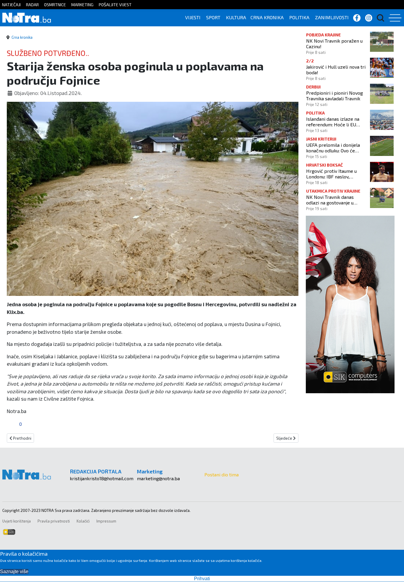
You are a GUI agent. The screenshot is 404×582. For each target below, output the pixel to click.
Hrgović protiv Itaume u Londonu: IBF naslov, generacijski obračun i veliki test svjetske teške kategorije (335, 173)
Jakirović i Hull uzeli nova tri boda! (336, 69)
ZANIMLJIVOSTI (332, 17)
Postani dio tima (221, 474)
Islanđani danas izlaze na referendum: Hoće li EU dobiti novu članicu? (332, 121)
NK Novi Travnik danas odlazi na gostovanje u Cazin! (330, 199)
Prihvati (202, 578)
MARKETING (82, 4)
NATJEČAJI (11, 4)
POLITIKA (299, 17)
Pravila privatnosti (54, 521)
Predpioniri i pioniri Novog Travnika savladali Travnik (334, 95)
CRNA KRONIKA (267, 17)
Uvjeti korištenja (16, 521)
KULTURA (236, 17)
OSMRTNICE (55, 4)
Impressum (106, 521)
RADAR (32, 4)
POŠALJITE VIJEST (115, 4)
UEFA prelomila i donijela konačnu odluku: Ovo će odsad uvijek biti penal (333, 147)
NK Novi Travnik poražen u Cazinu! (334, 43)
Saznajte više (14, 571)
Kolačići (83, 521)
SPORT (213, 17)
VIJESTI (193, 17)
